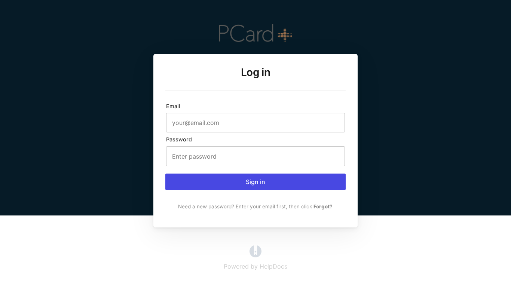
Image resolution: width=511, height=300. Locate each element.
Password (179, 139)
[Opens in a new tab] (255, 255)
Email (173, 106)
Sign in (255, 182)
